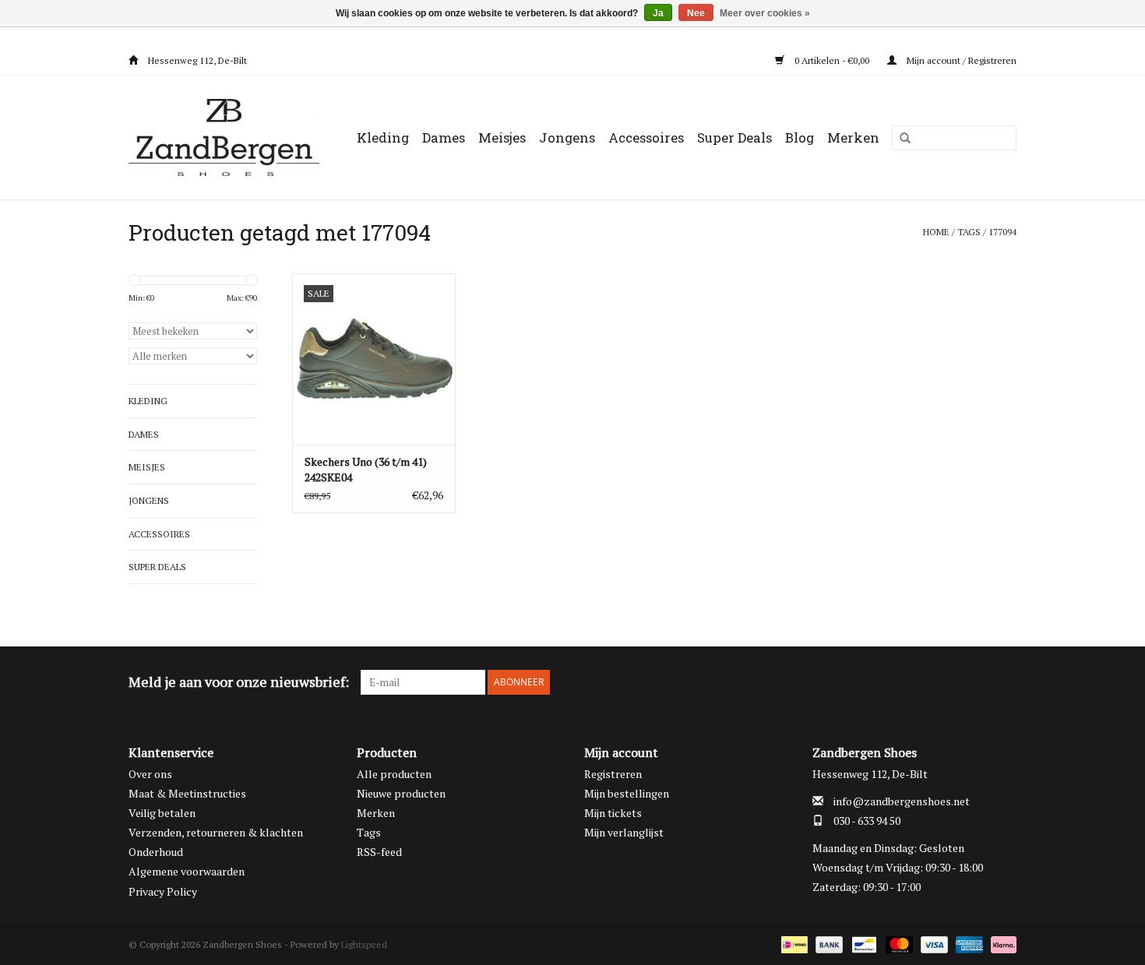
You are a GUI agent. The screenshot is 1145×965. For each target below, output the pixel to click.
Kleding (383, 137)
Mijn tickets (613, 812)
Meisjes (502, 137)
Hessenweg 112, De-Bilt (196, 60)
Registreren (613, 773)
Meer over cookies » (765, 13)
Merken (853, 137)
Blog (799, 137)
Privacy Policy (163, 891)
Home (936, 232)
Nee (696, 13)
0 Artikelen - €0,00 (832, 60)
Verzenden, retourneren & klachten (216, 832)
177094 (1002, 232)
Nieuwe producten (401, 793)
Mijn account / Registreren (960, 60)
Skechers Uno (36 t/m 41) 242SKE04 (366, 469)
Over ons (150, 773)
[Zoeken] (899, 138)
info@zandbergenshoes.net (901, 801)
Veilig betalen (162, 812)
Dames (443, 137)
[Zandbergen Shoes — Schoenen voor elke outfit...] (227, 137)
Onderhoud (156, 851)
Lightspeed (364, 944)
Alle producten (394, 773)
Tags (969, 232)
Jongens (567, 137)
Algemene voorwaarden (187, 871)
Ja (658, 13)
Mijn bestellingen (626, 793)
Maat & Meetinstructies (187, 793)
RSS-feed (379, 851)
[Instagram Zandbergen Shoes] (1004, 682)
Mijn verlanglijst (624, 832)
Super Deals (734, 137)
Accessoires (646, 137)
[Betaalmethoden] (793, 943)
